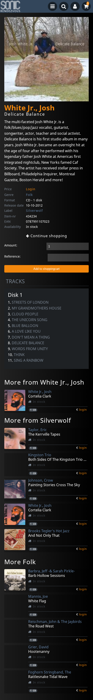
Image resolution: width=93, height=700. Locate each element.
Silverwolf (34, 210)
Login (30, 189)
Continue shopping (48, 235)
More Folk (20, 561)
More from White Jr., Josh (44, 382)
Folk (29, 195)
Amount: (10, 245)
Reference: (12, 256)
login (83, 409)
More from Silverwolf (37, 420)
